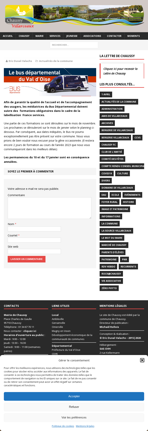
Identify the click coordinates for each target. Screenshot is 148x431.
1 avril (106, 94)
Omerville (57, 327)
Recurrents (128, 266)
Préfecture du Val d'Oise (66, 350)
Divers (106, 180)
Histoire (128, 202)
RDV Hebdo (108, 266)
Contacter (114, 36)
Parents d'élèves (113, 252)
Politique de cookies (63, 426)
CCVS (137, 137)
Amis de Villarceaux (114, 116)
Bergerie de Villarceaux (117, 130)
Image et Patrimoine (115, 209)
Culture (122, 173)
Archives (107, 123)
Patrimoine (109, 259)
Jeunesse (71, 36)
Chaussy (24, 36)
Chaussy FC (109, 144)
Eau (104, 195)
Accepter (74, 396)
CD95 (55, 354)
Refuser (74, 406)
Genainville (58, 323)
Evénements (132, 195)
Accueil (8, 36)
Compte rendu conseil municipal (123, 166)
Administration (112, 108)
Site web (13, 246)
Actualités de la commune (56, 61)
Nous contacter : (20, 331)
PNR (124, 259)
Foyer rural (110, 202)
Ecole (115, 195)
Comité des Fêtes (112, 159)
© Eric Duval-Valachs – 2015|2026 (120, 338)
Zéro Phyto (109, 288)
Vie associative (111, 281)
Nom (11, 224)
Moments (133, 36)
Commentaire (16, 195)
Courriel (13, 235)
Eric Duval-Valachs (20, 61)
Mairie (39, 36)
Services (55, 36)
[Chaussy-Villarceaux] (74, 16)
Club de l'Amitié (112, 152)
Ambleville (58, 319)
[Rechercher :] (74, 44)
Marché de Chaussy (114, 245)
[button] (142, 360)
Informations (111, 216)
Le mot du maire (112, 238)
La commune (110, 223)
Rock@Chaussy (111, 273)
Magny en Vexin (61, 331)
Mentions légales (85, 426)
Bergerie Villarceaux (115, 137)
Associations (92, 36)
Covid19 (107, 173)
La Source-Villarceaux (116, 230)
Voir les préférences (74, 417)
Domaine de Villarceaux (117, 187)
